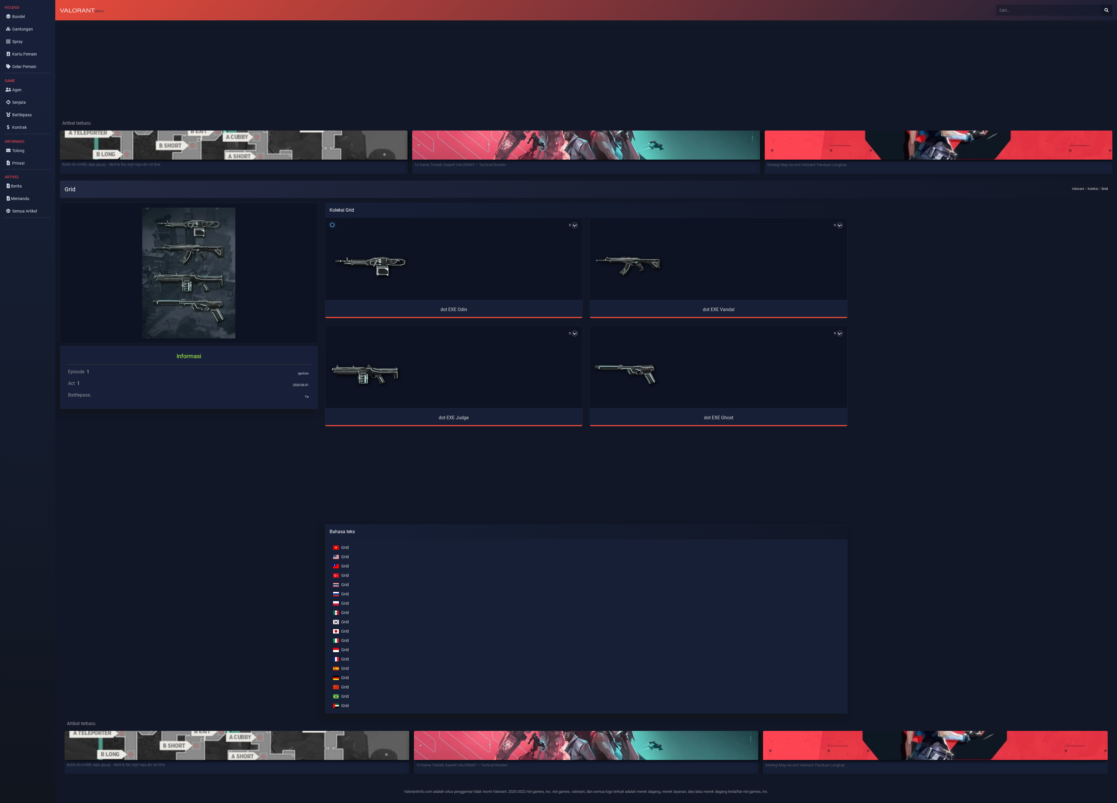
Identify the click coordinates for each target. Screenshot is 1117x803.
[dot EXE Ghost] (625, 374)
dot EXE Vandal (718, 309)
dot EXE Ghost (718, 417)
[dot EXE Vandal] (628, 266)
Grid (345, 547)
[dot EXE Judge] (365, 374)
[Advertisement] (229, 65)
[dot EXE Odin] (370, 266)
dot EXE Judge (454, 417)
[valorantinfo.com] (81, 10)
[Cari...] (1106, 10)
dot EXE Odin (453, 309)
